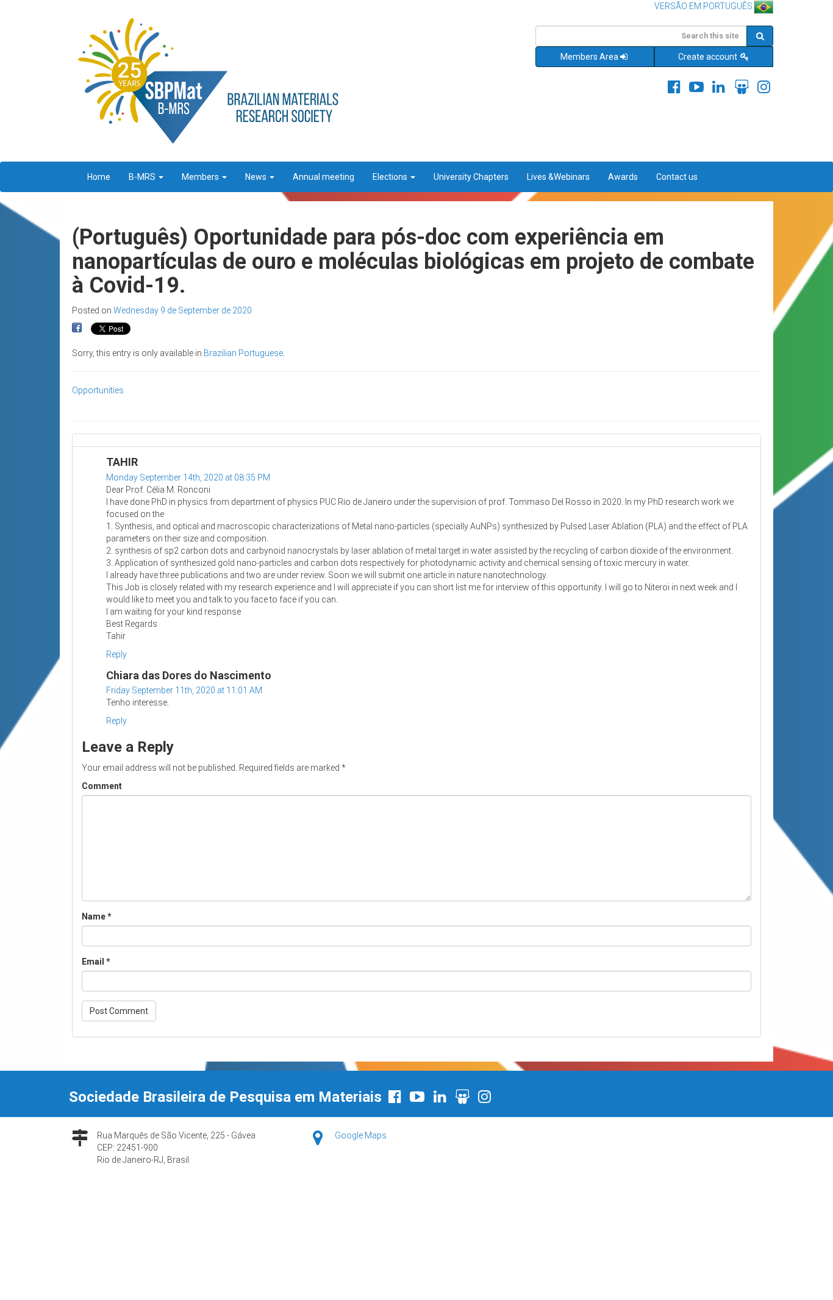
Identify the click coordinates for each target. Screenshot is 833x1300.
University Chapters (471, 177)
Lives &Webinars (558, 177)
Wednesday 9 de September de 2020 (182, 310)
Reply (116, 654)
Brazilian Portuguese (243, 353)
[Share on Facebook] (77, 328)
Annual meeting (323, 177)
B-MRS (143, 177)
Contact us (677, 177)
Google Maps (361, 1135)
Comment (102, 786)
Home (98, 177)
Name (97, 916)
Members (201, 177)
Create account (708, 57)
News (256, 177)
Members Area (589, 57)
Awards (623, 177)
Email (96, 961)
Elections (391, 177)
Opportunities (98, 390)
